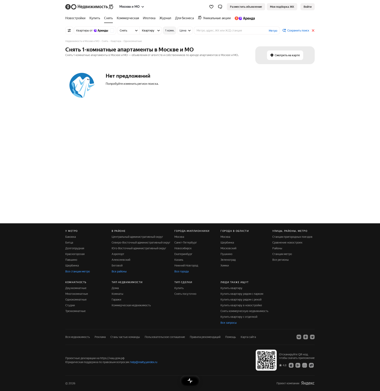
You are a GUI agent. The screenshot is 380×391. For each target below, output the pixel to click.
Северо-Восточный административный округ (141, 242)
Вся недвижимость (77, 337)
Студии (70, 305)
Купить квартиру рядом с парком (241, 293)
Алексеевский (121, 259)
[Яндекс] (308, 383)
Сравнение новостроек (287, 242)
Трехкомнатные (75, 311)
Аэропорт (118, 254)
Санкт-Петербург (185, 242)
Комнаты (117, 293)
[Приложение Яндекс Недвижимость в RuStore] (311, 365)
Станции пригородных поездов (292, 236)
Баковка (70, 236)
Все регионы (280, 259)
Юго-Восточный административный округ (139, 248)
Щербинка (72, 265)
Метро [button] (273, 30)
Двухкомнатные (75, 288)
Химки (224, 265)
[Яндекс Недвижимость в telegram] (312, 337)
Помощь (230, 337)
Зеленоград (228, 259)
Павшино (71, 259)
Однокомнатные (76, 299)
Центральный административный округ (137, 236)
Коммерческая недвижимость (131, 305)
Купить (179, 288)
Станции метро (282, 254)
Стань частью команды (125, 337)
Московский (228, 248)
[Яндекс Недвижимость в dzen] (305, 337)
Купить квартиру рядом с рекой (240, 299)
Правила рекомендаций (205, 337)
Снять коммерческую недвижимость (244, 311)
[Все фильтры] (69, 30)
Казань (178, 259)
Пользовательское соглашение (165, 337)
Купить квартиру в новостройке (241, 305)
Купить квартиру (231, 288)
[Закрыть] (313, 30)
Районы (277, 248)
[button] (220, 6)
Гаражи (116, 299)
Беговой (117, 265)
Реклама (100, 337)
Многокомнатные (76, 293)
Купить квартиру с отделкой (238, 316)
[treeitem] (76, 18)
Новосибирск (183, 248)
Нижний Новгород (186, 265)
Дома (115, 288)
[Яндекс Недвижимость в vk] (298, 337)
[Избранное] (211, 6)
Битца (69, 242)
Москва (179, 236)
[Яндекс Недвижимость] (89, 7)
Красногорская (75, 254)
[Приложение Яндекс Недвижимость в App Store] (291, 365)
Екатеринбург (183, 254)
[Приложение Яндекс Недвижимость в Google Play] (297, 365)
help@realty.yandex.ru (143, 362)
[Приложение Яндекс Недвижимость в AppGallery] (304, 365)
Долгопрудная (74, 248)
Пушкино (226, 254)
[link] (307, 6)
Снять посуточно (185, 293)
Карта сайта (248, 337)
